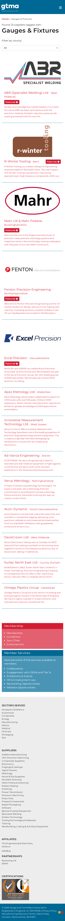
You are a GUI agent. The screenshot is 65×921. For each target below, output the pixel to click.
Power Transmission (12, 792)
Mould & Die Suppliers (13, 776)
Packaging (7, 734)
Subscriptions (15, 644)
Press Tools (7, 798)
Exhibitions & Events (19, 676)
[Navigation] (60, 7)
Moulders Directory (12, 779)
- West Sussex (32, 432)
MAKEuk (6, 851)
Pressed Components (13, 801)
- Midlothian (32, 400)
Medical (6, 728)
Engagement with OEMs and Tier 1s (29, 672)
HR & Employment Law (21, 680)
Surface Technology (12, 817)
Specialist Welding (11, 814)
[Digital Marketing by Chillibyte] (60, 912)
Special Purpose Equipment (16, 811)
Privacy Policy (49, 911)
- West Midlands (31, 544)
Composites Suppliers (13, 761)
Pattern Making (10, 786)
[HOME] (10, 8)
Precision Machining (13, 795)
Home (5, 19)
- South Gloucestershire (32, 517)
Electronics (8, 764)
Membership (15, 633)
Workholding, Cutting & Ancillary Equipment (25, 826)
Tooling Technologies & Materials (19, 820)
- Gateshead (32, 594)
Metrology (7, 773)
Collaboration (15, 668)
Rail (4, 737)
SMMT (5, 863)
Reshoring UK (9, 860)
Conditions (13, 636)
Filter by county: (12, 40)
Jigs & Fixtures (9, 770)
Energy (5, 719)
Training (6, 823)
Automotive (8, 713)
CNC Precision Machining (15, 757)
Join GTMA (13, 640)
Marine (5, 725)
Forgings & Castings (12, 767)
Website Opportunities (21, 687)
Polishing (7, 789)
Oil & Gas (6, 731)
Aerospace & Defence (13, 709)
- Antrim (32, 462)
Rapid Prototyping (11, 804)
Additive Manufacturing (14, 754)
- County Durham (32, 569)
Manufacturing (10, 722)
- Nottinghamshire (30, 489)
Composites (8, 716)
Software (6, 808)
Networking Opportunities (23, 683)
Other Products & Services (15, 783)
